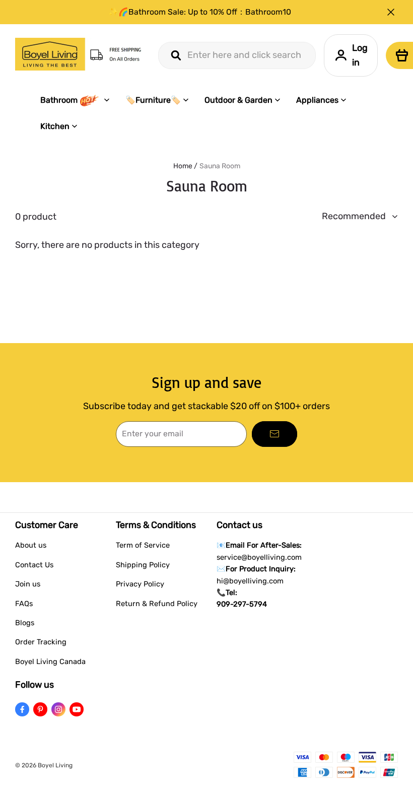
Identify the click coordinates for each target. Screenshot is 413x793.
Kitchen (55, 126)
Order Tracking (40, 641)
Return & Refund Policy (156, 603)
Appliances (317, 100)
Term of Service (143, 545)
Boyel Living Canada (50, 661)
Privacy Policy (140, 583)
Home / (185, 166)
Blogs (24, 622)
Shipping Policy (143, 564)
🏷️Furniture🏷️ (153, 100)
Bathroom (59, 100)
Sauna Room (219, 166)
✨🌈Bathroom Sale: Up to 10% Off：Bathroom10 (199, 12)
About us (30, 545)
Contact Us (34, 564)
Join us (27, 583)
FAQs (24, 603)
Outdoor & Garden (238, 100)
